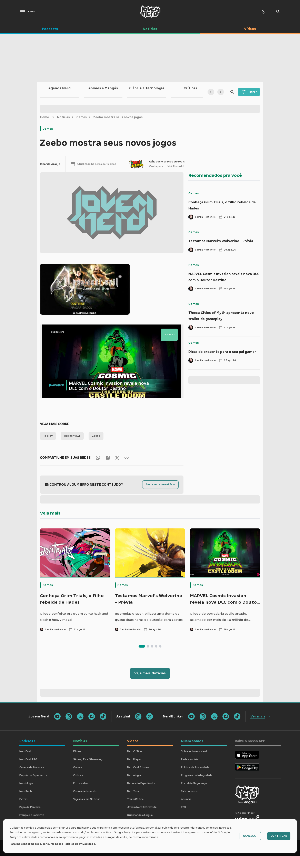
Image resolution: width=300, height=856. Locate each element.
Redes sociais (189, 759)
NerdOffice (134, 751)
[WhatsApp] (98, 457)
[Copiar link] (126, 457)
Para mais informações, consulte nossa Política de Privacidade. (53, 844)
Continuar (278, 836)
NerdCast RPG (28, 759)
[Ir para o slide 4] (156, 646)
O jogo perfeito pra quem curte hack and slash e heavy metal (74, 617)
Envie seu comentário (160, 484)
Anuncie (186, 799)
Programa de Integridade (196, 775)
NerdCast (25, 751)
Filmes (77, 751)
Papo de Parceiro (30, 807)
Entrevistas (80, 783)
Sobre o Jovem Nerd (194, 751)
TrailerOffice (135, 799)
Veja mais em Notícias (86, 799)
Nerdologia (26, 783)
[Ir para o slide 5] (160, 646)
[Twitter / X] (117, 457)
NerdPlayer (134, 759)
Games (81, 117)
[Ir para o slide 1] (142, 646)
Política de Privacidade (195, 767)
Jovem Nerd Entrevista (142, 807)
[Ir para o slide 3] (152, 646)
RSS (183, 807)
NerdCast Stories (138, 767)
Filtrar (252, 92)
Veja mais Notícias (150, 673)
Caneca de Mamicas (31, 767)
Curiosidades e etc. (85, 791)
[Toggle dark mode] (263, 11)
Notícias (63, 117)
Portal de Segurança (194, 783)
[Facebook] (107, 457)
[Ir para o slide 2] (148, 646)
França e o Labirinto (31, 815)
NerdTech (25, 791)
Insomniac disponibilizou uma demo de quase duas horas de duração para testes (149, 617)
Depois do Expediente (33, 775)
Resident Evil (72, 435)
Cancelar (250, 836)
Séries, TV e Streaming (87, 759)
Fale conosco (189, 791)
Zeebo (96, 435)
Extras (23, 799)
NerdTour (133, 791)
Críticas (78, 775)
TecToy (48, 435)
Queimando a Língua (140, 815)
